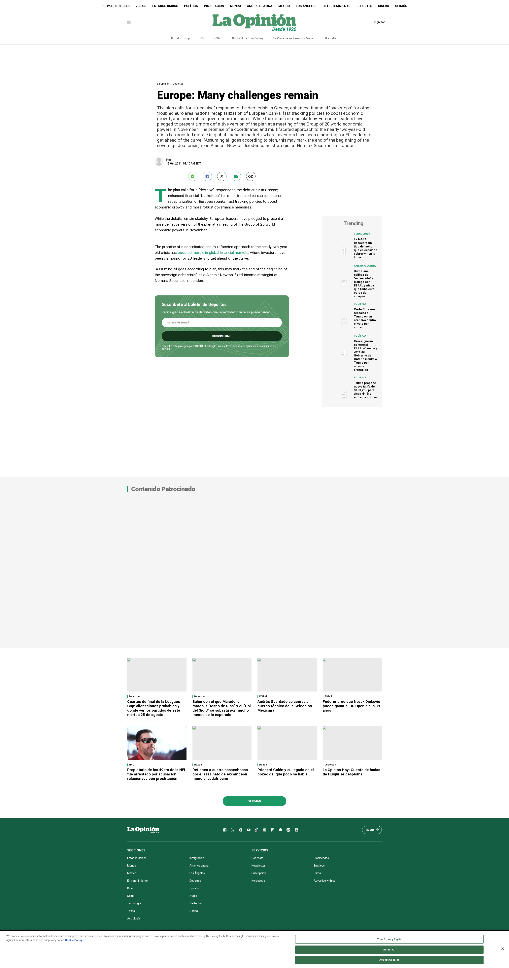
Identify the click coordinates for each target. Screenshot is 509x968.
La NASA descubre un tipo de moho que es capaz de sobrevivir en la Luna (365, 248)
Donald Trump (180, 38)
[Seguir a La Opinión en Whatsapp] (281, 830)
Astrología (133, 918)
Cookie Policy (73, 940)
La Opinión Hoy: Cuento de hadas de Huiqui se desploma (351, 771)
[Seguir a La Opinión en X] (233, 830)
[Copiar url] (250, 176)
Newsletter (258, 865)
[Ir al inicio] (143, 830)
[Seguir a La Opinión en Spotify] (288, 830)
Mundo (235, 6)
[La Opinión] (254, 22)
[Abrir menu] (128, 22)
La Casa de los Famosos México (294, 38)
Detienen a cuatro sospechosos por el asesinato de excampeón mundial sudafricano (220, 774)
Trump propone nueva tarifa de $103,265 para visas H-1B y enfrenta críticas (365, 390)
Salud (130, 895)
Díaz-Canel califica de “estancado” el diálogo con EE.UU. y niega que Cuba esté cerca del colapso (364, 283)
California (195, 903)
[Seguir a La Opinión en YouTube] (249, 830)
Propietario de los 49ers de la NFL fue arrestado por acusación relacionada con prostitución (156, 774)
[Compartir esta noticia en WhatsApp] (192, 176)
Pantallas (331, 38)
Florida (193, 910)
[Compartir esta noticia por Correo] (236, 176)
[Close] (502, 948)
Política (191, 6)
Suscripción (259, 873)
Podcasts (257, 858)
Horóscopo (258, 880)
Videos (141, 6)
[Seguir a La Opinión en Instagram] (241, 830)
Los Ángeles (306, 6)
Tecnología (362, 234)
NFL (131, 764)
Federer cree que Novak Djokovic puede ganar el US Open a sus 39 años (351, 706)
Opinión (401, 6)
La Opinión (163, 83)
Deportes (364, 6)
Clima (317, 873)
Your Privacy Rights (389, 939)
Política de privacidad (228, 346)
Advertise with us (324, 880)
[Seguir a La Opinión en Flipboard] (273, 830)
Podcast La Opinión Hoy (247, 38)
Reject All (389, 949)
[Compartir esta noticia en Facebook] (207, 176)
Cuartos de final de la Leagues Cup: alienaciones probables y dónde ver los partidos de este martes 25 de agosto (153, 708)
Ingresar (379, 22)
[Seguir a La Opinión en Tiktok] (257, 830)
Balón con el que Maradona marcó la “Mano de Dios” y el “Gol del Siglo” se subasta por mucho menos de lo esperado (221, 708)
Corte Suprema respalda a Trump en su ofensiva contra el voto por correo (365, 318)
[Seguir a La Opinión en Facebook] (225, 830)
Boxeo (198, 764)
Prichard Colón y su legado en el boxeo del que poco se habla (285, 771)
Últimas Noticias (116, 6)
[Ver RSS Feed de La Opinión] (296, 830)
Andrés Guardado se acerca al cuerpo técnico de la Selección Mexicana (284, 706)
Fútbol (218, 38)
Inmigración (214, 6)
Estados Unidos (165, 6)
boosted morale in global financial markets (213, 252)
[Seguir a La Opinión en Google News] (265, 830)
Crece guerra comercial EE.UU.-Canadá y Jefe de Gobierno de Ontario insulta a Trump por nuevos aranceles (365, 355)
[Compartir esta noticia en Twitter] (221, 176)
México (284, 6)
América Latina (259, 6)
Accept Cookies (389, 959)
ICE (202, 38)
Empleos (319, 865)
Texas (131, 910)
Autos (193, 895)
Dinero (383, 6)
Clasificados (321, 858)
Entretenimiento (336, 6)
